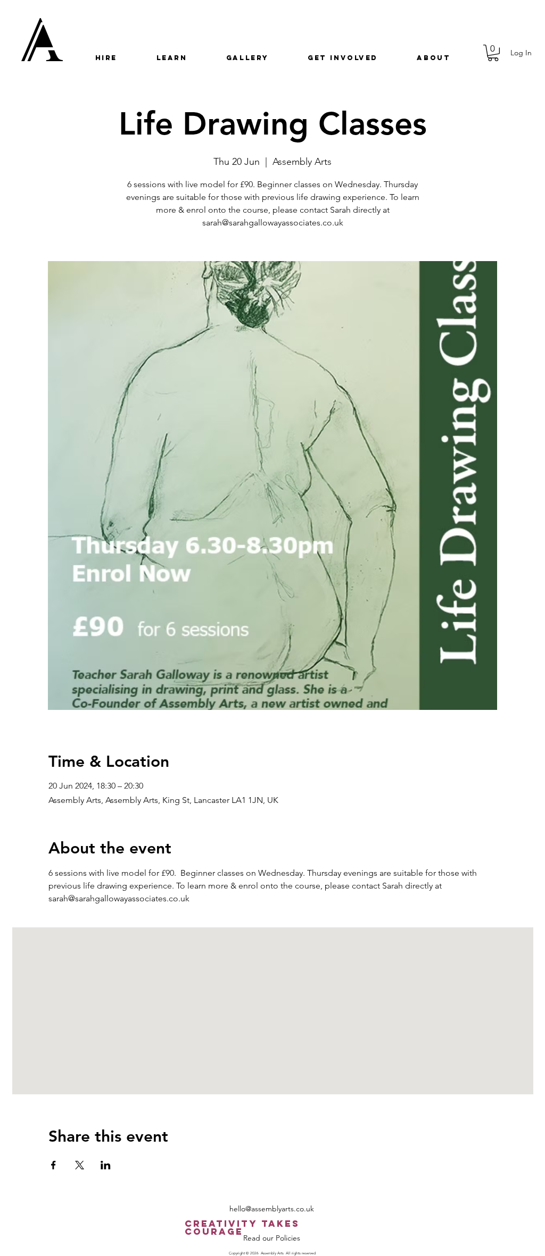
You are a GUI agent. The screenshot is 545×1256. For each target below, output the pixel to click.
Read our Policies (271, 1238)
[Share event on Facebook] (53, 1165)
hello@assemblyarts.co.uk (271, 1208)
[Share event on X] (80, 1165)
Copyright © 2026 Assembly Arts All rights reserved (272, 1253)
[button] (106, 57)
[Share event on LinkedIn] (106, 1165)
